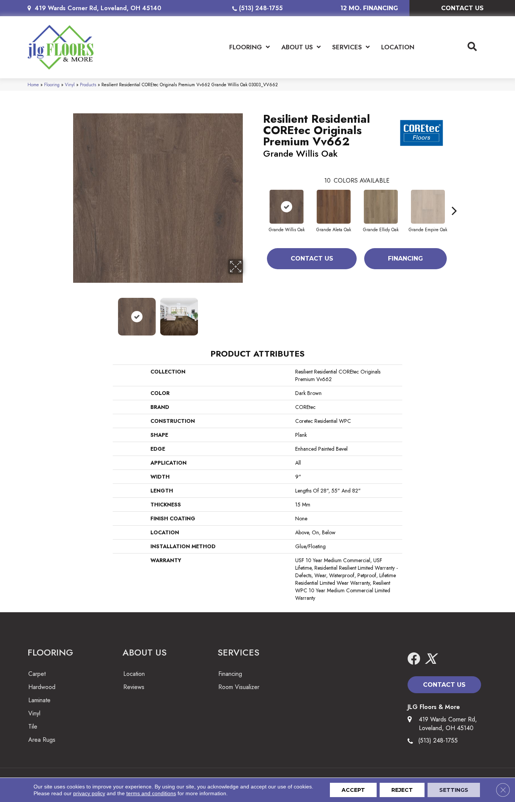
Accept (353, 790)
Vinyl (70, 84)
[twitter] (430, 659)
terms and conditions (151, 793)
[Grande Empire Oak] (428, 207)
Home (33, 84)
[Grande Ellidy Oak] (381, 207)
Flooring (52, 84)
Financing (405, 258)
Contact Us (312, 258)
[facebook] (414, 659)
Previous (68, 313)
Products (88, 84)
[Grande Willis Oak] (286, 207)
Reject (402, 790)
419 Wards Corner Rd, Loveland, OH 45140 (98, 8)
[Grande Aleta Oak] (334, 207)
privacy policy (89, 793)
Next (248, 313)
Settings (453, 790)
